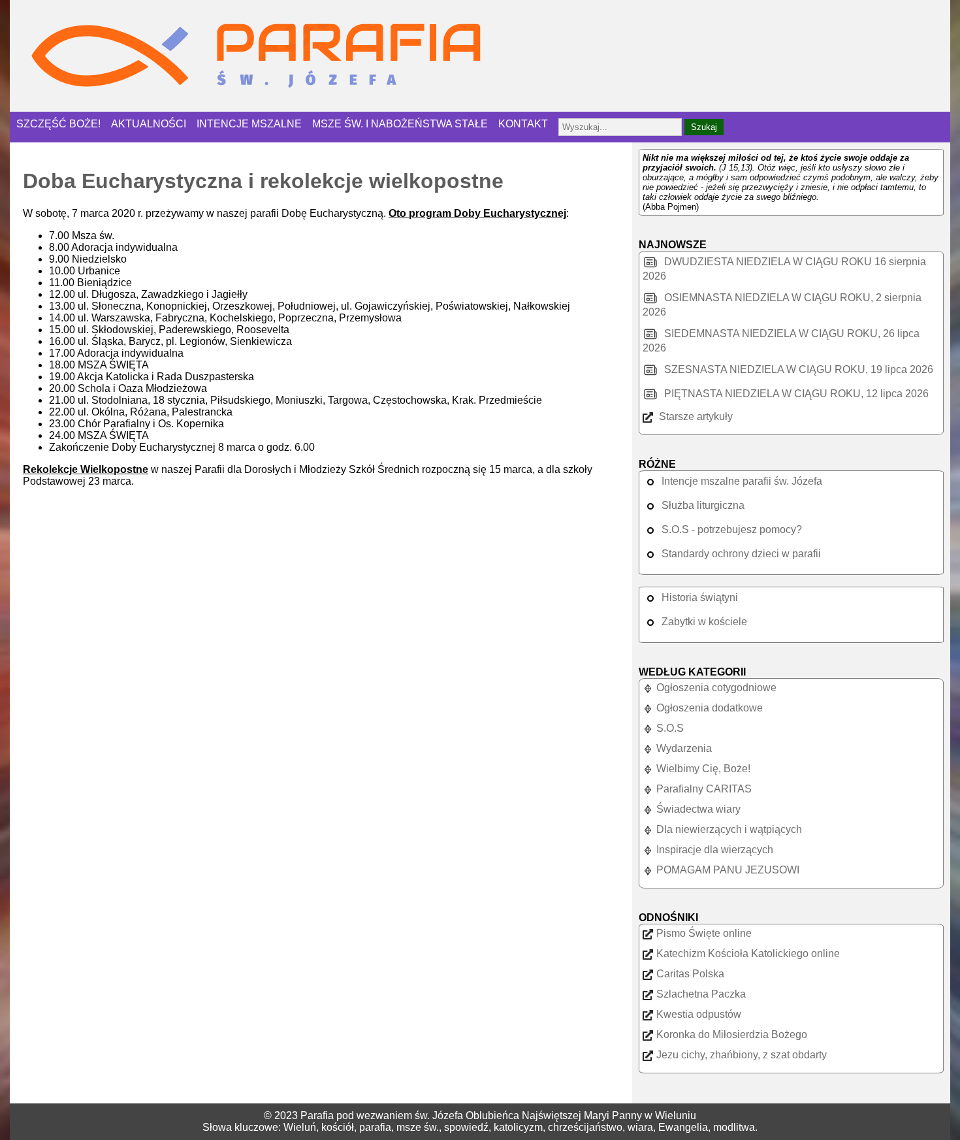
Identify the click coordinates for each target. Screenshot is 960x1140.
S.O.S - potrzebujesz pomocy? (732, 529)
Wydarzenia (684, 748)
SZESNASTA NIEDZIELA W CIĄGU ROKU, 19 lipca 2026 (797, 369)
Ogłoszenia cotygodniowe (716, 687)
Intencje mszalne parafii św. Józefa (742, 481)
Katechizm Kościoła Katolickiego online (748, 953)
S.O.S (670, 728)
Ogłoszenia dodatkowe (709, 707)
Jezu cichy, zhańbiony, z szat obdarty (741, 1054)
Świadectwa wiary (698, 809)
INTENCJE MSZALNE (249, 123)
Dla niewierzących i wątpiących (729, 829)
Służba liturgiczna (703, 505)
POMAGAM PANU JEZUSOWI (727, 869)
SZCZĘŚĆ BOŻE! (58, 123)
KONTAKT (523, 123)
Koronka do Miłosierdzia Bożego (731, 1034)
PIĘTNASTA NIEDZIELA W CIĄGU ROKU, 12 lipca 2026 (795, 393)
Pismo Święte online (704, 933)
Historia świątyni (700, 597)
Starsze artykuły (694, 416)
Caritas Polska (690, 973)
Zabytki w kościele (704, 621)
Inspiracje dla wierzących (714, 849)
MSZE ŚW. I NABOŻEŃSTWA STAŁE (400, 123)
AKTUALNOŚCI (148, 123)
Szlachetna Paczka (701, 994)
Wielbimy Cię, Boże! (703, 768)
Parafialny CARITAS (704, 788)
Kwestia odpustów (698, 1014)
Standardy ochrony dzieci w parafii (741, 553)
